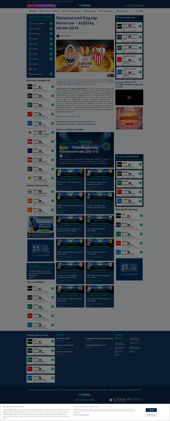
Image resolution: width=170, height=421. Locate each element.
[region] (85, 412)
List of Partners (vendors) (81, 415)
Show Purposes (151, 415)
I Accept (151, 410)
